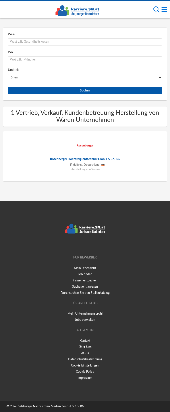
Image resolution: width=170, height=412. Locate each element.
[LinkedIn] (92, 245)
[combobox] (85, 42)
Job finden (85, 274)
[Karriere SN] (77, 9)
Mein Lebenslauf (85, 268)
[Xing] (86, 245)
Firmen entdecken (85, 280)
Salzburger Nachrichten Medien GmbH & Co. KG (51, 406)
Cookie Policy (85, 371)
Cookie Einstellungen (85, 365)
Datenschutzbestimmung (85, 359)
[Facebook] (78, 245)
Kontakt (85, 340)
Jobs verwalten (85, 319)
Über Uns (85, 347)
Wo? (11, 52)
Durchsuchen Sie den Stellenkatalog (85, 292)
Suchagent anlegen (85, 286)
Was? (11, 34)
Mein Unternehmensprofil (85, 313)
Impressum (85, 378)
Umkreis (13, 70)
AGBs (85, 353)
